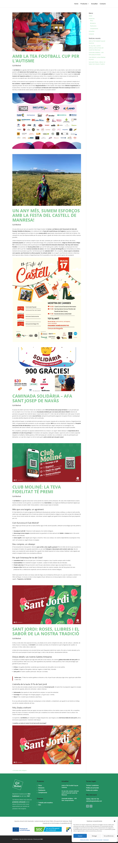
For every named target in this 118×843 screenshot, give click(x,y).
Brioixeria (93, 23)
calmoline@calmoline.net (94, 801)
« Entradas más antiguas (19, 770)
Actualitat (94, 4)
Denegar (94, 836)
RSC (39, 805)
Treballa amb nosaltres (45, 802)
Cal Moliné (16, 65)
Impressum (106, 839)
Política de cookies (84, 839)
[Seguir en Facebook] (91, 806)
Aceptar (80, 836)
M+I (42, 839)
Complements (94, 28)
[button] (114, 821)
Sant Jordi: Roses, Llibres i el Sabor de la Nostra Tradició (45, 631)
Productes (84, 4)
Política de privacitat (92, 788)
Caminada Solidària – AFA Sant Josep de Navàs (42, 398)
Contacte (103, 4)
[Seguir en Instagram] (87, 806)
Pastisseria (93, 26)
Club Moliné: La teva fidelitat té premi (36, 489)
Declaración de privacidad (96, 839)
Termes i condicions (92, 785)
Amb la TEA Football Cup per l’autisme (45, 58)
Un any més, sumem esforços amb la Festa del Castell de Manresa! (46, 215)
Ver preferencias (109, 836)
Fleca (91, 20)
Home (76, 4)
